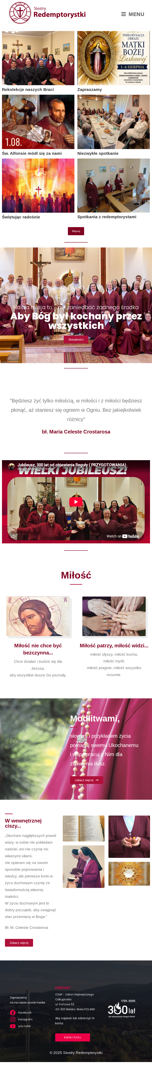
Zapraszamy (89, 89)
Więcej (76, 231)
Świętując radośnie (21, 217)
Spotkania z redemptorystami (106, 216)
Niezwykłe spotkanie (98, 153)
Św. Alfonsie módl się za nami (32, 153)
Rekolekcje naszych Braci (28, 89)
